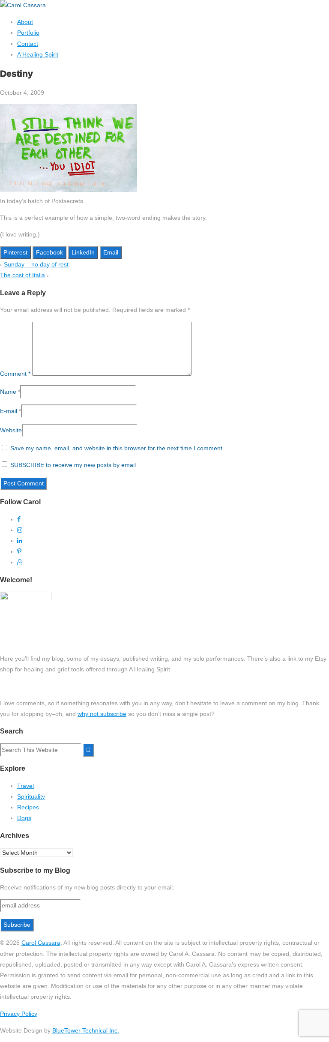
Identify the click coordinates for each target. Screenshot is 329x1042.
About (25, 21)
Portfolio (28, 32)
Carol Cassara (40, 942)
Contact (27, 43)
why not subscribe (102, 713)
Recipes (28, 807)
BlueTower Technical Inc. (85, 1030)
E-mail (8, 410)
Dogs (24, 817)
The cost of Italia (22, 275)
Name (8, 391)
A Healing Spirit (37, 54)
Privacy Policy (18, 1013)
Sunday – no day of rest (36, 264)
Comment (15, 373)
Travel (25, 785)
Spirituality (31, 796)
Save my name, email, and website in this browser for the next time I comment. (117, 448)
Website (11, 430)
